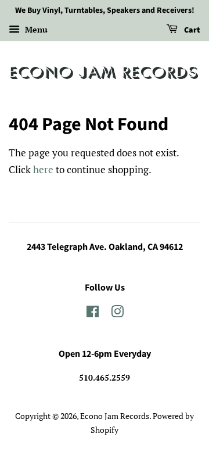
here (43, 169)
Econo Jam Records (114, 415)
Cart (191, 30)
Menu (35, 29)
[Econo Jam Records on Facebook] (92, 313)
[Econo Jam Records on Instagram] (117, 313)
